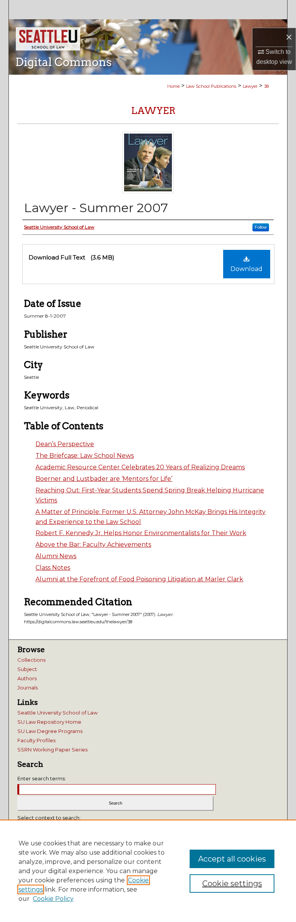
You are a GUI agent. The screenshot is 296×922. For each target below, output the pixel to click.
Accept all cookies (232, 858)
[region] (148, 871)
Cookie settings (232, 883)
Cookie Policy (53, 898)
